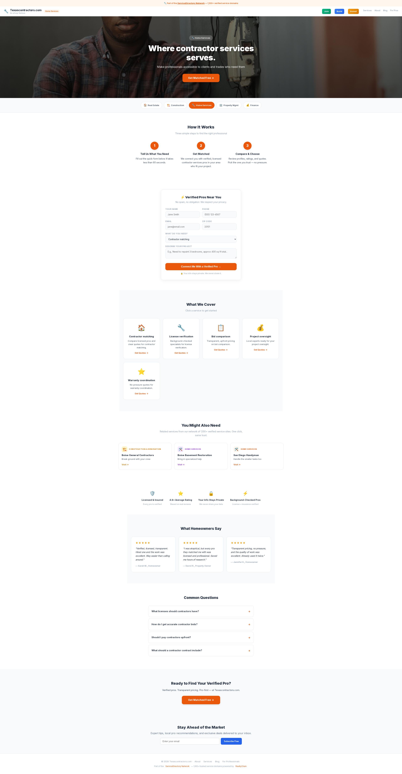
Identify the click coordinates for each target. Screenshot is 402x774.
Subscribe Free (231, 741)
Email (168, 221)
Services (367, 10)
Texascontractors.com (25, 10)
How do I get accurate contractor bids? (175, 624)
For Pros (394, 10)
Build (339, 11)
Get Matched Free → (201, 77)
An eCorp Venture (17, 13)
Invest (353, 11)
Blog (385, 10)
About (377, 10)
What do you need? (176, 233)
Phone (205, 209)
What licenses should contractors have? (175, 611)
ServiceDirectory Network (191, 3)
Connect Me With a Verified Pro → (201, 266)
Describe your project (178, 246)
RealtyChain (241, 766)
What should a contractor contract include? (177, 650)
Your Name (171, 209)
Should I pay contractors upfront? (171, 637)
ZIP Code (207, 221)
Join (326, 11)
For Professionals (231, 761)
